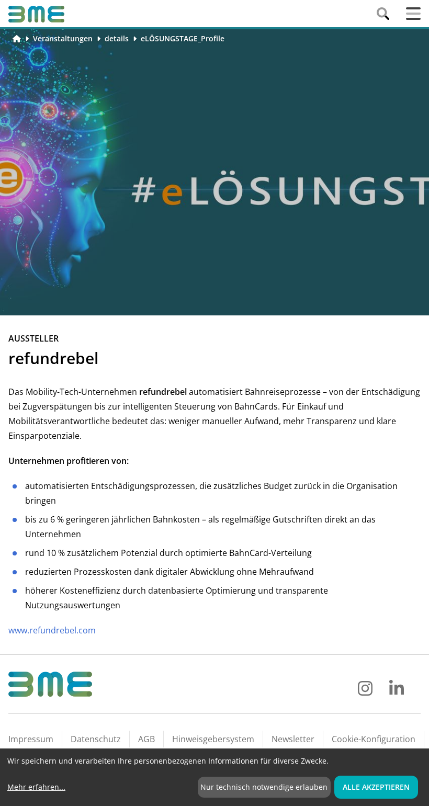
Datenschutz (96, 739)
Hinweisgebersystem (213, 739)
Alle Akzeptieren (376, 787)
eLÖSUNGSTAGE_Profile (182, 38)
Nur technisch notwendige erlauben (264, 787)
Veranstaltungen (63, 38)
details (117, 38)
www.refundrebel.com (52, 630)
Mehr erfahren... (36, 787)
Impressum (30, 739)
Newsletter (293, 739)
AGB (146, 739)
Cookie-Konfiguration (373, 739)
